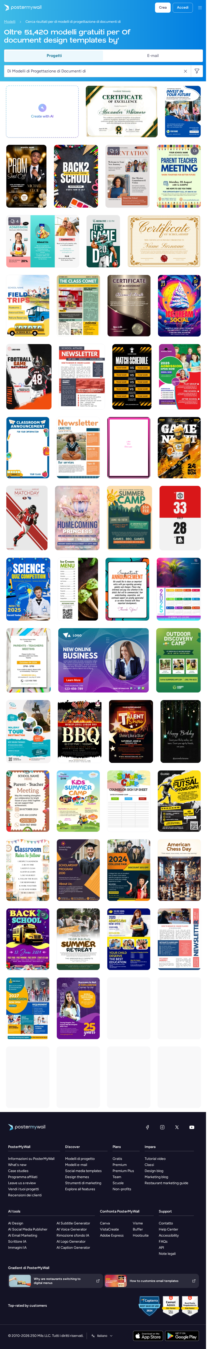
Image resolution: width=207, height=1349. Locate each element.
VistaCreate (109, 1229)
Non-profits (122, 1189)
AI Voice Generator (72, 1229)
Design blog (154, 1171)
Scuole (118, 1183)
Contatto (166, 1223)
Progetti (54, 55)
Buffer (138, 1229)
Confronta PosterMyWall (119, 1211)
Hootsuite (141, 1235)
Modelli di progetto (80, 1159)
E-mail (153, 55)
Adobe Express (112, 1235)
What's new (17, 1165)
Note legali (167, 1254)
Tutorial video (155, 1159)
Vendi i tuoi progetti (23, 1189)
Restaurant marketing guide (166, 1183)
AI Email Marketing (22, 1235)
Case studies (18, 1171)
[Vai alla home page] (20, 8)
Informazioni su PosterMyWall (31, 1159)
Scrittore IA (17, 1241)
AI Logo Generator (71, 1241)
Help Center (168, 1229)
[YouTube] (192, 1127)
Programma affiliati (22, 1177)
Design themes (77, 1177)
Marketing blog (156, 1177)
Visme (138, 1223)
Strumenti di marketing (83, 1183)
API (161, 1247)
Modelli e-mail (76, 1165)
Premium (120, 1165)
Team (117, 1177)
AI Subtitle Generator (73, 1223)
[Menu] (200, 8)
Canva (105, 1223)
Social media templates (83, 1171)
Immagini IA (17, 1247)
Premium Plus (123, 1171)
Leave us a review (22, 1183)
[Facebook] (147, 1127)
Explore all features (80, 1189)
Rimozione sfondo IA (73, 1235)
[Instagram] (162, 1127)
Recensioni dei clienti (25, 1195)
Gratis (117, 1159)
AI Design (15, 1223)
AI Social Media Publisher (27, 1229)
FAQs (163, 1241)
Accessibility (169, 1235)
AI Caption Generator (73, 1247)
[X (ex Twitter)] (177, 1127)
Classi (149, 1165)
